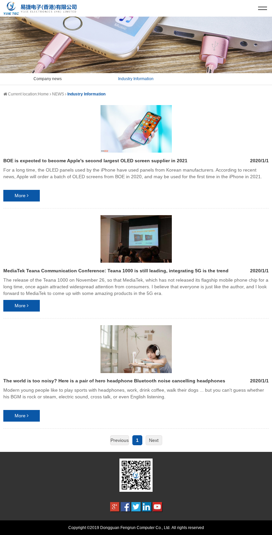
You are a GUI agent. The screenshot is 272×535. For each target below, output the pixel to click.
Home (43, 94)
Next (154, 440)
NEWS (58, 94)
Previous (119, 440)
